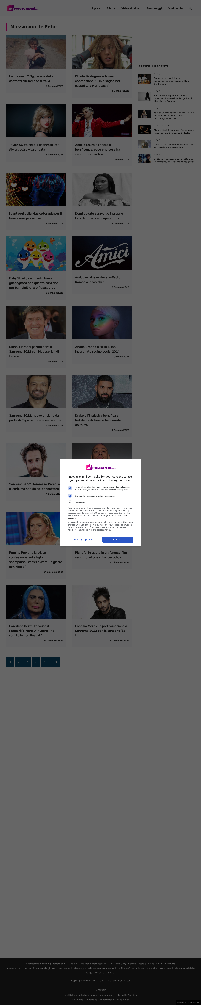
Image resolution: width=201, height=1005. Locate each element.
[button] (100, 502)
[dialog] (100, 502)
